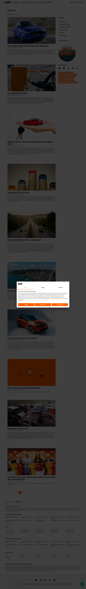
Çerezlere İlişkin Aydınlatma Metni (55, 298)
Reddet (26, 304)
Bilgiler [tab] (43, 287)
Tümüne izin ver (60, 304)
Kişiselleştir (42, 304)
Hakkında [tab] (60, 287)
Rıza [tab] (25, 287)
